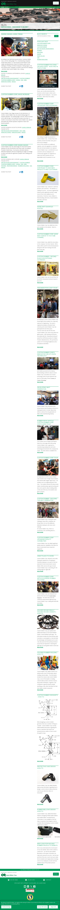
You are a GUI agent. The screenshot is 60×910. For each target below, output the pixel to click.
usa (31, 165)
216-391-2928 (14, 880)
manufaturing (16, 132)
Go (56, 36)
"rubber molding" (23, 165)
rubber (39, 50)
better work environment (45, 48)
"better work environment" (10, 78)
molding (40, 52)
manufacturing (6, 81)
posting (3, 165)
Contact (48, 880)
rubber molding (42, 59)
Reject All (53, 907)
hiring (18, 80)
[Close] (57, 902)
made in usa (41, 56)
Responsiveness (12, 165)
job (22, 80)
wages (14, 81)
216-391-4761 (31, 880)
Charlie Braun (26, 127)
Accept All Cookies (42, 907)
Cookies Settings (6, 907)
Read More (4, 71)
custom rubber (42, 47)
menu (56, 3)
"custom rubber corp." (8, 80)
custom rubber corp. (44, 43)
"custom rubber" (24, 78)
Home (2, 7)
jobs (25, 80)
